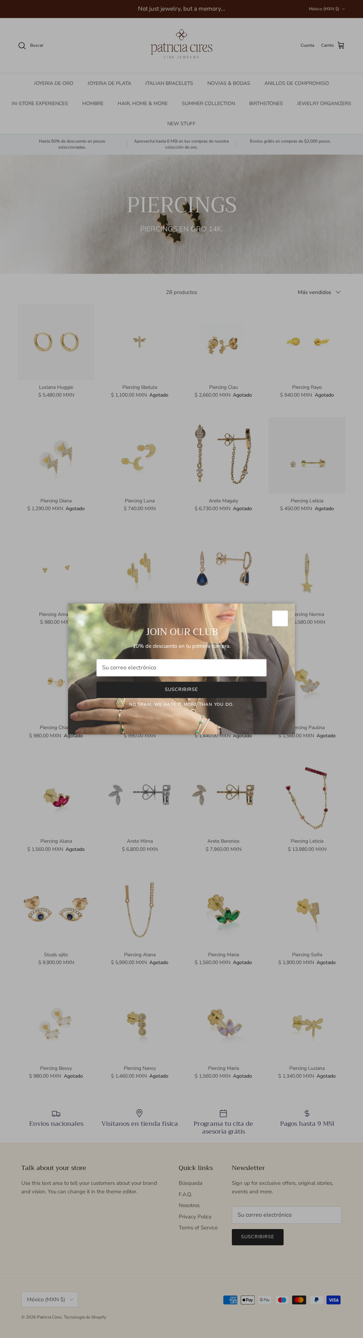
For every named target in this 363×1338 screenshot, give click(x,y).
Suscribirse (181, 689)
